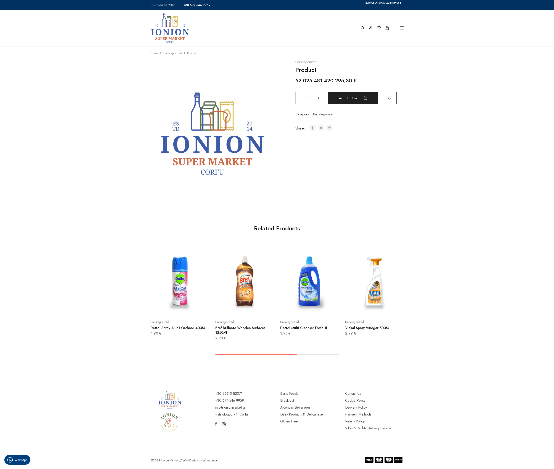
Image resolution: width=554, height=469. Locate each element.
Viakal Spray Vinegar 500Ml (367, 327)
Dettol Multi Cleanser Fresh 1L (304, 327)
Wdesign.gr (210, 460)
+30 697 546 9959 (196, 4)
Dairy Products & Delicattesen (302, 414)
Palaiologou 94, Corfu (231, 414)
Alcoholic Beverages (295, 407)
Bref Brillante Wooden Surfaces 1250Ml (240, 330)
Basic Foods (289, 393)
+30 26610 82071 (163, 4)
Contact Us (353, 393)
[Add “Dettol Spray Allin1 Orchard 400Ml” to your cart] (168, 309)
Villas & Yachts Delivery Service (368, 428)
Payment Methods (358, 414)
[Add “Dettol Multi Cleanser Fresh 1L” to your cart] (298, 309)
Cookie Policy (355, 400)
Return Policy (354, 421)
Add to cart (349, 98)
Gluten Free (289, 421)
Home (154, 53)
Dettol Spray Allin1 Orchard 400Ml (178, 327)
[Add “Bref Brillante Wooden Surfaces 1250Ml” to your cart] (233, 309)
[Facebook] (217, 425)
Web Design (190, 460)
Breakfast (287, 400)
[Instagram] (223, 425)
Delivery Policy (356, 407)
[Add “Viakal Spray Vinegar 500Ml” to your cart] (363, 309)
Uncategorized (172, 53)
